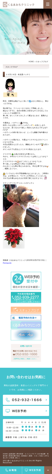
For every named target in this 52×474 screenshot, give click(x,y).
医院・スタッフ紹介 (36, 456)
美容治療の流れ (14, 456)
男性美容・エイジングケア (26, 454)
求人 (17, 458)
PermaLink (7, 263)
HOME (31, 62)
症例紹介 (25, 456)
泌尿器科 (12, 454)
